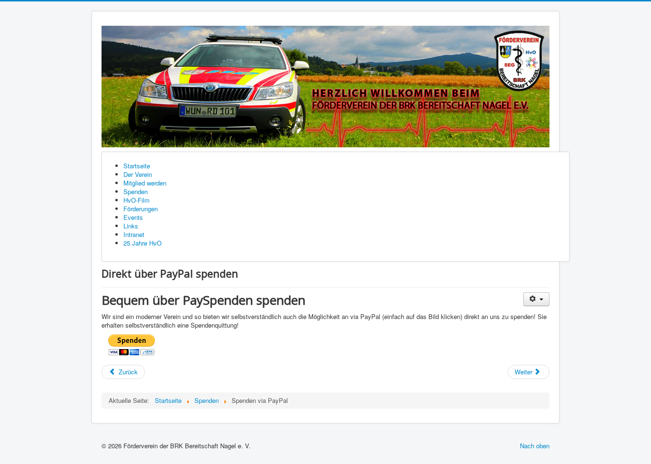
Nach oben (534, 445)
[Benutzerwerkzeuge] (536, 299)
